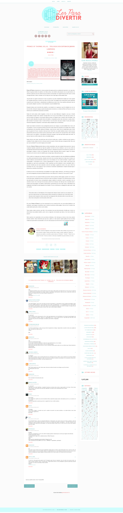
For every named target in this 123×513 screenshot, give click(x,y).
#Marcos (90, 122)
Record (88, 391)
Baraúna (88, 412)
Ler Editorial (94, 416)
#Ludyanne (89, 131)
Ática (90, 422)
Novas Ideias (94, 435)
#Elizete (88, 133)
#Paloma (83, 133)
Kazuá (83, 426)
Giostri (92, 431)
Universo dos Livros (93, 398)
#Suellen (83, 137)
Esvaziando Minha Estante (89, 346)
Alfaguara (86, 411)
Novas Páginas (94, 410)
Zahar (83, 415)
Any (30, 417)
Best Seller (86, 410)
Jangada (94, 425)
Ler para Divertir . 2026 (49, 509)
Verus (92, 394)
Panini (96, 417)
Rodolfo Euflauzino (34, 300)
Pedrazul (92, 411)
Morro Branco (84, 435)
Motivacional (87, 268)
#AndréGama (92, 127)
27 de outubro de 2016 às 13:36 (34, 287)
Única (96, 405)
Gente (89, 408)
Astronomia (87, 216)
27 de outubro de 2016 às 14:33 (34, 301)
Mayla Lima (32, 456)
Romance (87, 287)
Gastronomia (87, 259)
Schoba (83, 437)
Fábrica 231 (90, 405)
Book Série (65, 27)
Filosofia (87, 256)
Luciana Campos (33, 352)
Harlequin (84, 394)
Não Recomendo (89, 161)
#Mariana (94, 137)
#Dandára (94, 132)
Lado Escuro (36, 295)
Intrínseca (95, 402)
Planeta (96, 399)
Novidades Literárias (89, 343)
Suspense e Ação (87, 305)
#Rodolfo (93, 119)
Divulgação (89, 336)
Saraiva (32, 83)
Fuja (89, 164)
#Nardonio (84, 121)
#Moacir (95, 136)
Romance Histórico (87, 290)
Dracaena (92, 415)
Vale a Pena (62, 249)
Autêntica (91, 420)
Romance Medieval (87, 293)
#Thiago (85, 129)
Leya (89, 397)
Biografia (87, 219)
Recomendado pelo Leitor (89, 339)
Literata (96, 426)
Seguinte (92, 393)
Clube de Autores (86, 421)
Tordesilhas (96, 437)
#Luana (93, 126)
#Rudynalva (83, 138)
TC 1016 (57, 249)
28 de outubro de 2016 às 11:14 (33, 313)
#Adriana (84, 122)
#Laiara (90, 129)
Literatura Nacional (89, 327)
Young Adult (86, 317)
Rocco (96, 390)
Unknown (31, 286)
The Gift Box (91, 437)
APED (95, 422)
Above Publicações (86, 427)
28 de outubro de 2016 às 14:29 (34, 338)
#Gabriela (84, 128)
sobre (84, 80)
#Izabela (94, 133)
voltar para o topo (62, 509)
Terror (87, 311)
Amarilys (92, 427)
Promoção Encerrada (89, 325)
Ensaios (87, 240)
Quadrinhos (87, 281)
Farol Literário (92, 407)
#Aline (89, 132)
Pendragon (83, 436)
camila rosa (32, 311)
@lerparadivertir (66, 492)
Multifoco (89, 435)
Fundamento (84, 407)
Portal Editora (89, 436)
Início (53, 1)
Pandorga (84, 405)
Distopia (87, 234)
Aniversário (89, 355)
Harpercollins (84, 425)
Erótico (87, 244)
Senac (86, 437)
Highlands (83, 432)
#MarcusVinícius (85, 136)
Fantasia (52, 249)
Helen (30, 394)
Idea (92, 421)
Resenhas (46, 27)
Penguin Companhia (91, 413)
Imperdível (88, 157)
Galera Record (87, 399)
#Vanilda (96, 128)
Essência (86, 402)
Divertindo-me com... (89, 353)
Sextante (86, 403)
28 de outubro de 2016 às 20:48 (34, 395)
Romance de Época (87, 296)
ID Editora (90, 425)
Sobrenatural (87, 299)
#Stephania (84, 132)
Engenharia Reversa (89, 341)
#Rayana (94, 131)
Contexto (87, 415)
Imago (95, 421)
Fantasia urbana (87, 250)
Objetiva (83, 413)
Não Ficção (87, 274)
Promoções (56, 27)
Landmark (94, 412)
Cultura (41, 83)
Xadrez (87, 314)
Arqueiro (84, 388)
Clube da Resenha (89, 350)
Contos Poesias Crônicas (87, 231)
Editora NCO (90, 430)
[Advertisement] (90, 188)
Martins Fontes (91, 417)
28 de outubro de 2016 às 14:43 (34, 353)
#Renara (96, 124)
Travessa (37, 83)
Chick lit (87, 225)
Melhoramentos (84, 422)
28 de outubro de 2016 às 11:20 (34, 325)
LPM (92, 426)
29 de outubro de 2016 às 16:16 (34, 407)
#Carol (96, 122)
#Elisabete (84, 127)
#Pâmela (96, 129)
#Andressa (84, 124)
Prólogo (95, 436)
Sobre (58, 1)
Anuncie (69, 1)
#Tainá (93, 123)
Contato (63, 1)
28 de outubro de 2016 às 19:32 (34, 375)
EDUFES (84, 430)
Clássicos (87, 228)
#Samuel (86, 123)
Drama (87, 237)
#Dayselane (88, 137)
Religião (87, 284)
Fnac (35, 83)
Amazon (83, 408)
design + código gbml (75, 509)
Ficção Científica (87, 253)
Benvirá (96, 420)
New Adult (87, 271)
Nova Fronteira (87, 416)
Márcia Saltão (33, 382)
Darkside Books (45, 249)
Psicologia (87, 277)
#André (84, 131)
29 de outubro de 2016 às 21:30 (34, 430)
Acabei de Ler (75, 27)
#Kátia (91, 136)
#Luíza (89, 128)
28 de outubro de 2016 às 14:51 (34, 365)
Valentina (84, 395)
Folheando (87, 431)
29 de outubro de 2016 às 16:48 (34, 418)
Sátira (87, 308)
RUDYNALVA (32, 429)
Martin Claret (84, 417)
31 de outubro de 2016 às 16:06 (34, 446)
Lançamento (89, 332)
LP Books (88, 426)
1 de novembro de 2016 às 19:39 (34, 458)
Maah (30, 405)
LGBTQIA (87, 265)
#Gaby (86, 126)
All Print (86, 420)
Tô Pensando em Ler (34, 324)
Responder (31, 297)
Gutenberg (95, 408)
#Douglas (38, 249)
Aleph (85, 401)
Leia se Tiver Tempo (89, 159)
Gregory (95, 431)
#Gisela (84, 119)
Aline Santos (32, 363)
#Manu (90, 124)
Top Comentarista (89, 329)
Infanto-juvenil (87, 262)
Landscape (94, 432)
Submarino (29, 83)
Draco (94, 406)
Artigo (89, 348)
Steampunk (87, 302)
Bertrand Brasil (94, 401)
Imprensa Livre (88, 432)
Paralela (93, 403)
